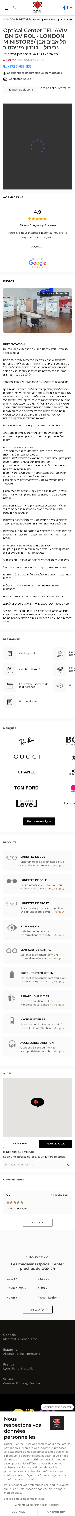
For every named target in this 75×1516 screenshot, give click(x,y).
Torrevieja (33, 1354)
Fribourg (22, 1383)
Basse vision (29, 926)
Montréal (9, 1339)
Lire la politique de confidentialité (24, 1499)
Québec (23, 1339)
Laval (34, 1339)
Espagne (10, 1350)
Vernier (35, 1383)
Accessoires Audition (37, 1043)
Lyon (6, 1369)
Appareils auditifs (34, 996)
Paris (15, 1369)
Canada (9, 1335)
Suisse (8, 1379)
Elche (21, 1354)
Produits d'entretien (36, 973)
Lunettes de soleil (34, 880)
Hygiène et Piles (32, 1019)
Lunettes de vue (32, 857)
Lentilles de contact (36, 950)
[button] (7, 7)
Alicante (9, 1354)
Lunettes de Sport (34, 903)
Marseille (27, 1369)
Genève (8, 1383)
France (8, 1364)
